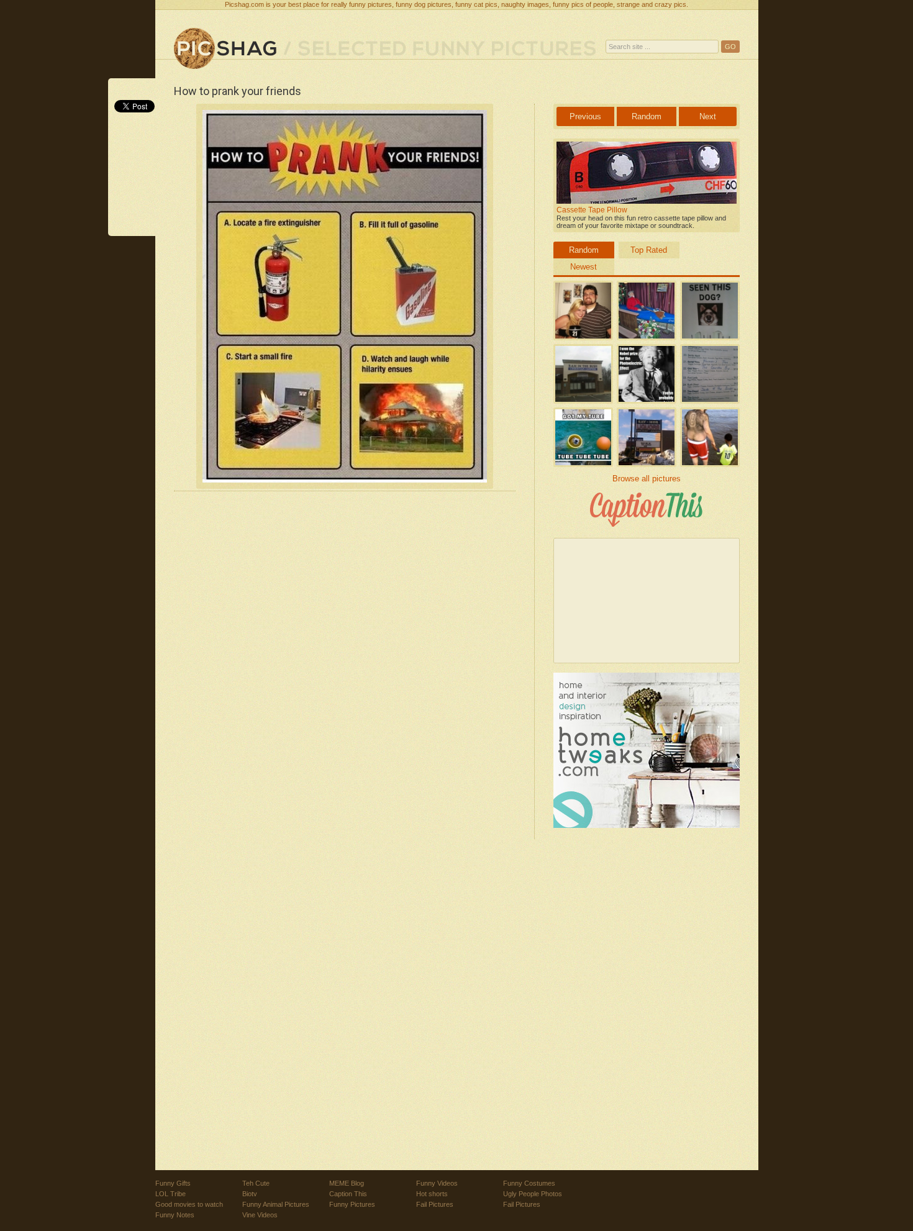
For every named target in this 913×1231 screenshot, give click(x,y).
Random (646, 116)
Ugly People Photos (532, 1193)
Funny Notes (174, 1215)
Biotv (249, 1193)
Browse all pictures (646, 478)
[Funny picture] (225, 49)
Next (707, 116)
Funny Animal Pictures (275, 1204)
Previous (585, 116)
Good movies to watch (189, 1204)
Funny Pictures (352, 1204)
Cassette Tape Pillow (591, 210)
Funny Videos (437, 1183)
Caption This (348, 1193)
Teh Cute (256, 1183)
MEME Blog (346, 1183)
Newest (583, 266)
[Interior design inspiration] (646, 825)
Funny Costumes (529, 1183)
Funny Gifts (173, 1183)
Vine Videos (260, 1215)
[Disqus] (345, 665)
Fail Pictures (434, 1204)
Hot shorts (432, 1193)
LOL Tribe (170, 1193)
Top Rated (648, 250)
